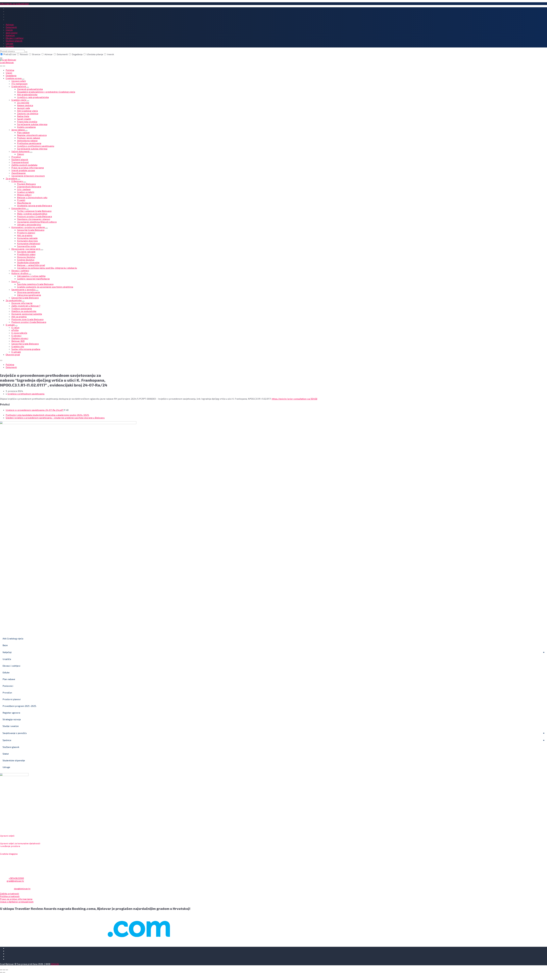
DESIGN (55, 964)
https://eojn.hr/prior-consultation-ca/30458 (294, 398)
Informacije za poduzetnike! (14, 3)
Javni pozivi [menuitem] (11, 32)
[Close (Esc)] (1, 969)
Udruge (6, 767)
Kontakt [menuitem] (10, 46)
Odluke (6, 672)
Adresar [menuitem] (10, 24)
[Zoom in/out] (7, 969)
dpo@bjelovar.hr (22, 888)
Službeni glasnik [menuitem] (14, 40)
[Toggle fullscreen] (4, 969)
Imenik (110, 54)
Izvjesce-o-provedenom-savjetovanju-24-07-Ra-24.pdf (34, 410)
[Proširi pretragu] (1, 360)
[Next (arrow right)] (4, 972)
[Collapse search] (1, 57)
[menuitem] (10, 70)
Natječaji (7, 652)
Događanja (77, 54)
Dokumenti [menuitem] (11, 27)
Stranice (36, 54)
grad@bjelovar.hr (15, 880)
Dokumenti (62, 54)
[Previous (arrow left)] (1, 972)
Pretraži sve (10, 54)
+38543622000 (16, 878)
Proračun (7, 692)
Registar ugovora (11, 712)
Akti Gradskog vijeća (13, 638)
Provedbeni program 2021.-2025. (19, 706)
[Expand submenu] (23, 79)
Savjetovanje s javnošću (15, 733)
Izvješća (7, 659)
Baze (5, 645)
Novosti (23, 54)
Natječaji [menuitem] (10, 35)
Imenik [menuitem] (9, 30)
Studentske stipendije (14, 760)
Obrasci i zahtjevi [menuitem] (14, 38)
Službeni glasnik (11, 747)
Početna (10, 364)
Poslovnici (8, 685)
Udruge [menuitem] (9, 43)
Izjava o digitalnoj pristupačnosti (16, 901)
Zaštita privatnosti (9, 893)
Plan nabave (9, 679)
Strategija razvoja (12, 719)
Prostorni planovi (12, 699)
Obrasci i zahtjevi (11, 665)
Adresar (48, 54)
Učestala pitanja (95, 54)
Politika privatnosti (10, 896)
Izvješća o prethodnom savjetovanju (25, 393)
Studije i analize (11, 726)
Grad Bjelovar (7, 62)
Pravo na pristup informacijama (16, 899)
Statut (6, 753)
